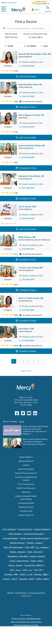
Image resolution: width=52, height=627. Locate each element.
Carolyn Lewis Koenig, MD (30, 267)
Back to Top (26, 371)
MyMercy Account (7, 3)
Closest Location (29, 62)
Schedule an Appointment (26, 477)
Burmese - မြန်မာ (41, 574)
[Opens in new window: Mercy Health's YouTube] (29, 413)
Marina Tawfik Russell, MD (30, 298)
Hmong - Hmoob (15, 565)
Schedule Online (27, 106)
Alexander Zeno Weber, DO (31, 176)
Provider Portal (26, 511)
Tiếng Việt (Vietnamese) (13, 547)
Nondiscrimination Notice (26, 496)
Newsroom (26, 492)
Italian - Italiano (42, 579)
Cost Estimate (26, 499)
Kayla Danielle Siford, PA (30, 84)
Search (48, 11)
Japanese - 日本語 (26, 579)
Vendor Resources (26, 515)
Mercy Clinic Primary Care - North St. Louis (26, 622)
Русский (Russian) (10, 538)
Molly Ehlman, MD (27, 237)
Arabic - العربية (26, 574)
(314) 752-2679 (28, 127)
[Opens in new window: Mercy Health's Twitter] (23, 413)
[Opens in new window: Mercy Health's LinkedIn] (35, 413)
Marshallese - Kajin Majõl (18, 556)
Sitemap (10, 593)
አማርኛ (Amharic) (9, 529)
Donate (26, 480)
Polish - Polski (36, 561)
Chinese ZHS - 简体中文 (34, 565)
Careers (26, 465)
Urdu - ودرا (27, 570)
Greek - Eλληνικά (35, 552)
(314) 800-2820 (28, 249)
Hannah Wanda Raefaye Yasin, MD (34, 54)
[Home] (18, 9)
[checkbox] (2, 65)
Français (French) (25, 529)
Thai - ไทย (38, 570)
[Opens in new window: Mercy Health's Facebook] (17, 413)
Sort (46, 45)
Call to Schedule (27, 76)
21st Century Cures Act (37, 593)
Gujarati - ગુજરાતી (10, 579)
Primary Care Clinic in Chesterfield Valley (26, 618)
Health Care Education (26, 488)
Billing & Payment (26, 461)
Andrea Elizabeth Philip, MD (31, 145)
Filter (10, 45)
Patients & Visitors (26, 507)
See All (21, 421)
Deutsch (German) (42, 529)
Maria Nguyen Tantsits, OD (31, 115)
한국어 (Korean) (15, 534)
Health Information (26, 469)
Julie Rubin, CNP (26, 328)
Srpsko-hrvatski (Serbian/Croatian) (34, 538)
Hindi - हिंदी (29, 547)
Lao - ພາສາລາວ (42, 547)
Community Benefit (26, 503)
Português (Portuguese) (33, 534)
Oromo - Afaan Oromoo (19, 561)
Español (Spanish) (17, 543)
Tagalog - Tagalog (34, 543)
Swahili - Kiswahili (37, 556)
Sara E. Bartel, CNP (27, 206)
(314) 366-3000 (28, 157)
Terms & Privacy (21, 593)
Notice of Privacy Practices (26, 473)
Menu (4, 11)
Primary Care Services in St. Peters (26, 625)
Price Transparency (26, 484)
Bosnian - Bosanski (17, 552)
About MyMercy (26, 457)
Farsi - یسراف (15, 570)
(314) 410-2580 (28, 66)
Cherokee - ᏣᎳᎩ (11, 574)
